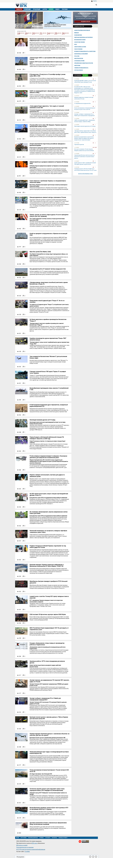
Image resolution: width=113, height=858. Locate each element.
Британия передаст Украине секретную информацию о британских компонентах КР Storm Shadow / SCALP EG (47, 565)
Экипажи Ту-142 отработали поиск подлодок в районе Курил (55, 25)
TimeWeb (27, 851)
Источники (23, 837)
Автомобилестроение (79, 39)
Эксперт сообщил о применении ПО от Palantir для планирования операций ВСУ (45, 699)
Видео (57, 9)
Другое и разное (78, 70)
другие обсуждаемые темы (85, 173)
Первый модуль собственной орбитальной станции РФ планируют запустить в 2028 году (47, 437)
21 (41, 33)
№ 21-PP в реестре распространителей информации (30, 849)
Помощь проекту (63, 837)
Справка (41, 837)
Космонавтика (78, 35)
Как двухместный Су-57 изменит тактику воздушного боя (48, 269)
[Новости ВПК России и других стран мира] (21, 6)
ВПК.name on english (21, 845)
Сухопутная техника (79, 42)
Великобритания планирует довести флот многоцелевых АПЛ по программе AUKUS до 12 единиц (49, 808)
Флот (75, 44)
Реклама (65, 9)
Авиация (76, 32)
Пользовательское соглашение (25, 847)
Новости (19, 9)
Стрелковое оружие (79, 60)
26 (63, 33)
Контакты (54, 837)
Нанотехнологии (78, 58)
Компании (27, 9)
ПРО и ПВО (76, 56)
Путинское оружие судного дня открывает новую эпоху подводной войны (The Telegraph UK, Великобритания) (47, 789)
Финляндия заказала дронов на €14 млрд (42, 420)
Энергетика (77, 65)
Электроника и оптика (80, 46)
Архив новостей (21, 31)
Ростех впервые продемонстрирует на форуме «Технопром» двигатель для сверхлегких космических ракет (48, 456)
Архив (17, 837)
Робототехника (78, 49)
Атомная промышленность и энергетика (84, 51)
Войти (95, 1)
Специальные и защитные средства (83, 63)
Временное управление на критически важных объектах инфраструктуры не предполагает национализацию (47, 39)
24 (48, 33)
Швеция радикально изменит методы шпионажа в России (48, 197)
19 (26, 33)
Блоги (51, 9)
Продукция (36, 9)
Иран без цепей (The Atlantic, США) (40, 251)
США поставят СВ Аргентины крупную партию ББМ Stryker (48, 614)
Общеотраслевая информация (82, 30)
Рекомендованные (33, 837)
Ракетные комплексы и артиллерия (83, 37)
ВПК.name (34, 843)
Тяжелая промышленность (81, 67)
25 (55, 33)
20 (33, 33)
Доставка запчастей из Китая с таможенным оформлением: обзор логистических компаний (48, 823)
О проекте (47, 837)
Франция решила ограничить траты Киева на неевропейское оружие (29, 25)
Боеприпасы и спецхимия (81, 53)
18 (18, 33)
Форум (45, 9)
